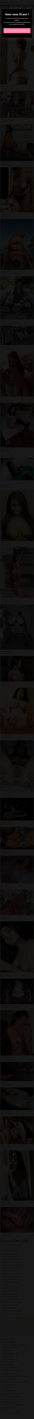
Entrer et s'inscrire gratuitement (17, 31)
